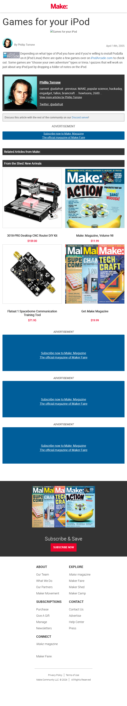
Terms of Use (72, 675)
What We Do (44, 581)
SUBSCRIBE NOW (63, 547)
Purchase (42, 609)
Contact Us (76, 609)
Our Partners (44, 587)
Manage (41, 622)
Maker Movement (47, 593)
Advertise (75, 616)
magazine (79, 574)
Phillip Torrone (50, 82)
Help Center (76, 622)
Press (72, 628)
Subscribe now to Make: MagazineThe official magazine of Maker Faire (63, 135)
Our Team (42, 574)
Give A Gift (43, 616)
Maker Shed (77, 587)
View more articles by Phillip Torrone (61, 97)
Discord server (80, 117)
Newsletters (44, 628)
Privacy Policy (55, 675)
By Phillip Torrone (24, 44)
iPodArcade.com (102, 58)
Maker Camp (77, 593)
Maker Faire (76, 581)
